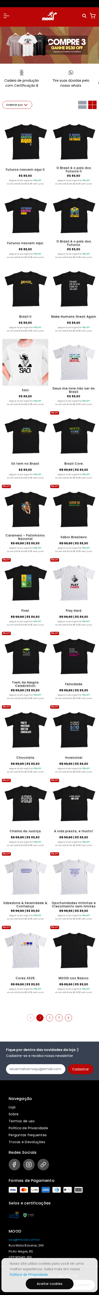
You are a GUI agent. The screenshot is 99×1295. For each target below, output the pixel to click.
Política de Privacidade (28, 1128)
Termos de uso (22, 1121)
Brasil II (25, 316)
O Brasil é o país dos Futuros (73, 243)
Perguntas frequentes (28, 1135)
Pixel (25, 610)
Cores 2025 (25, 978)
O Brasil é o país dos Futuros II (73, 169)
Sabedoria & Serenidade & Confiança (25, 904)
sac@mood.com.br (24, 1240)
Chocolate (25, 757)
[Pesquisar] (84, 15)
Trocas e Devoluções (27, 1142)
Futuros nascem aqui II (25, 169)
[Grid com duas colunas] (92, 105)
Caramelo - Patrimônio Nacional (25, 537)
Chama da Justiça (25, 831)
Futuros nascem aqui (25, 243)
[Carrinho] (92, 16)
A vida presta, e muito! (73, 831)
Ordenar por (14, 105)
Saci (25, 390)
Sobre (14, 1114)
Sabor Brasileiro (74, 537)
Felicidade (73, 684)
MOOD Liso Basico (74, 978)
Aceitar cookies (49, 1283)
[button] (6, 16)
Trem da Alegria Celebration (25, 684)
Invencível (73, 757)
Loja (12, 1107)
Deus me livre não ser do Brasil (74, 390)
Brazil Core (73, 463)
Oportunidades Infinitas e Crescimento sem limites (74, 904)
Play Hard (73, 610)
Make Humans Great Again (73, 316)
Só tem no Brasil (25, 463)
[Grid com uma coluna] (82, 105)
